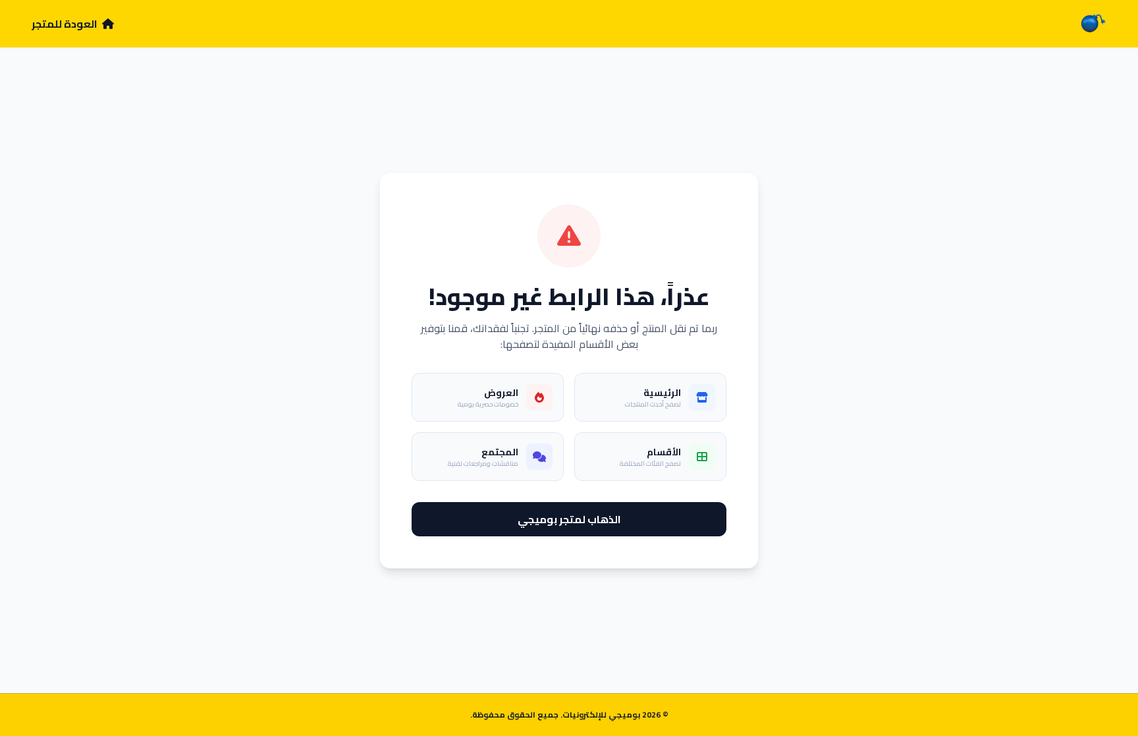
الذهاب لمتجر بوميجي (569, 519)
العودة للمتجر (65, 24)
